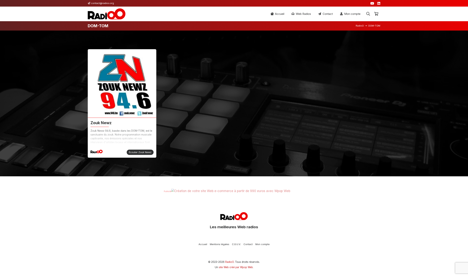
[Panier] (376, 14)
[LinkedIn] (378, 3)
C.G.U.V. (236, 244)
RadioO (229, 261)
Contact (248, 244)
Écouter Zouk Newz (140, 152)
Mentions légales (219, 244)
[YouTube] (372, 3)
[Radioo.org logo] (106, 13)
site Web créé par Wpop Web (236, 267)
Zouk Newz (101, 122)
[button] (368, 14)
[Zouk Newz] (122, 83)
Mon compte (262, 244)
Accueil (203, 244)
